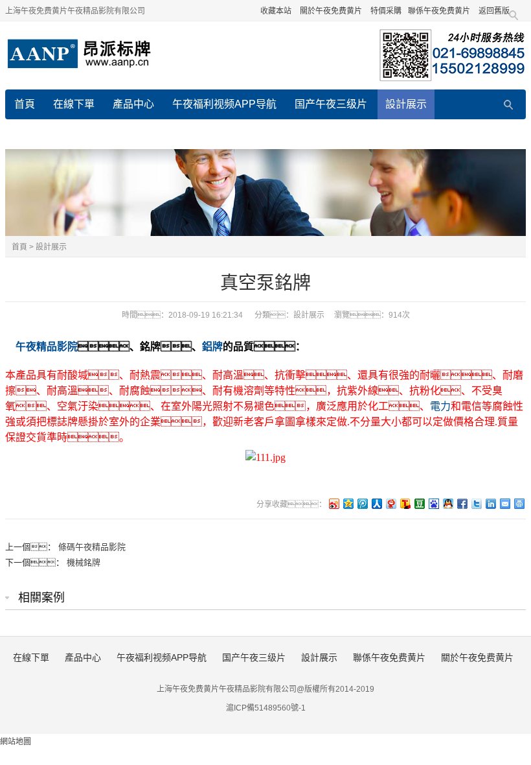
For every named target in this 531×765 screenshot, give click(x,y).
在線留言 (237, 133)
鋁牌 (212, 346)
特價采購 (385, 11)
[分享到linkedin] (490, 503)
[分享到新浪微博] (333, 503)
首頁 (24, 104)
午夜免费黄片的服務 (322, 133)
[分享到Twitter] (476, 503)
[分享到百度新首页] (433, 503)
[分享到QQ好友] (447, 503)
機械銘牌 (83, 562)
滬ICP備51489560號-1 (266, 707)
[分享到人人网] (376, 503)
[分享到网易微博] (390, 503)
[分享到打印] (519, 503)
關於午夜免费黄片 (331, 11)
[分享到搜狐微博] (405, 503)
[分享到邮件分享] (504, 503)
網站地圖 (15, 741)
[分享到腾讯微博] (362, 503)
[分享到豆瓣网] (419, 503)
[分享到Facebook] (462, 503)
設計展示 (406, 104)
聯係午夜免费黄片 (439, 11)
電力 (440, 406)
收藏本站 (275, 11)
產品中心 (133, 104)
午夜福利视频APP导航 (224, 104)
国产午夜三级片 (331, 104)
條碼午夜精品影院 (92, 547)
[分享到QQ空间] (348, 503)
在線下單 (74, 104)
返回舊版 (494, 11)
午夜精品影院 (47, 346)
